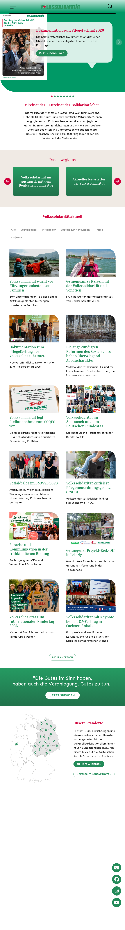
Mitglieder (49, 229)
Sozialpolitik (29, 229)
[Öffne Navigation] (12, 7)
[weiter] (117, 181)
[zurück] (7, 181)
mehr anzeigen (62, 657)
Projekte (16, 237)
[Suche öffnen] (110, 6)
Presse (99, 229)
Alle (13, 229)
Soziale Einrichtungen (75, 229)
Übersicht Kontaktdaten (94, 774)
